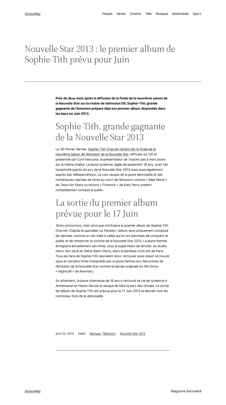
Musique (95, 333)
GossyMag (32, 14)
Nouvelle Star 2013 (132, 333)
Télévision (109, 333)
